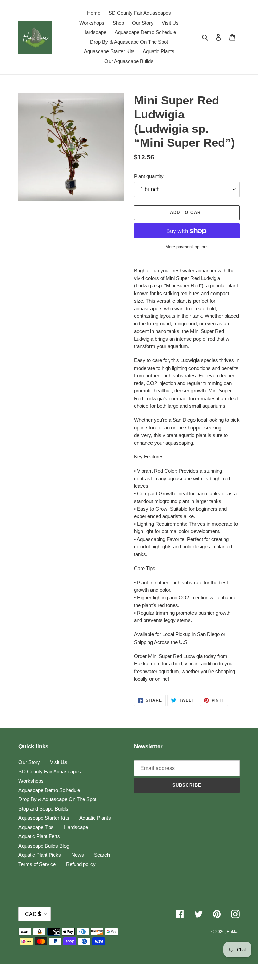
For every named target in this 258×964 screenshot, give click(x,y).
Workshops (31, 781)
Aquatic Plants (95, 818)
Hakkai (233, 931)
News (77, 855)
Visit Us (58, 762)
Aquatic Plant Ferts (39, 836)
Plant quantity (149, 176)
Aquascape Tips (36, 827)
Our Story (29, 762)
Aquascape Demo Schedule (49, 790)
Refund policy (81, 864)
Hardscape (76, 827)
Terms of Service (37, 864)
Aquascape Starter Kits (43, 818)
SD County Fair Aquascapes (49, 771)
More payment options (187, 246)
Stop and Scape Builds (43, 809)
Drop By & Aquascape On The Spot (57, 799)
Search (102, 855)
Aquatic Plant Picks (39, 855)
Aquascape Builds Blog (43, 846)
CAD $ (33, 914)
